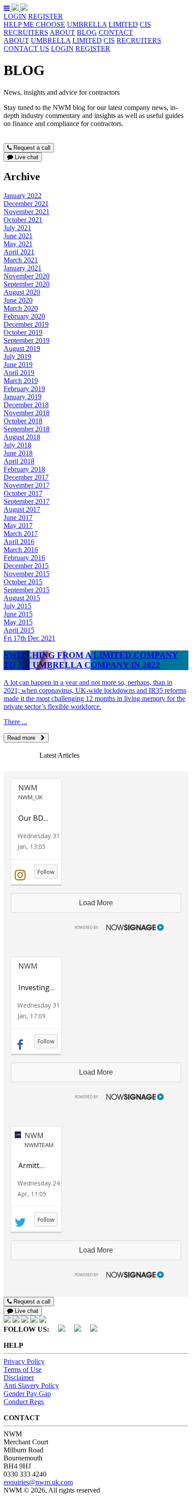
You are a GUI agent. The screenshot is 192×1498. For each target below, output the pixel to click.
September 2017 (27, 501)
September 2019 (27, 340)
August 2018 (22, 437)
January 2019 (23, 397)
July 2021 (17, 228)
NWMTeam (39, 1145)
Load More (96, 903)
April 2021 (19, 252)
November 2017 (27, 485)
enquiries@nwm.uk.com (38, 1482)
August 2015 (22, 598)
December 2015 (26, 566)
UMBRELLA (87, 24)
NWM (28, 788)
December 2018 (26, 405)
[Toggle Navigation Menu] (8, 8)
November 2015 (27, 574)
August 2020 (22, 292)
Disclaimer (19, 1377)
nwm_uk (30, 797)
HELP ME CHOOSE (34, 24)
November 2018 (27, 413)
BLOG (87, 32)
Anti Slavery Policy (31, 1385)
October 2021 (23, 220)
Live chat (25, 157)
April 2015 (19, 630)
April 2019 (19, 372)
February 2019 (24, 388)
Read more (24, 737)
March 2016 (21, 549)
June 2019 (18, 364)
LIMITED (123, 24)
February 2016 (24, 557)
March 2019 (21, 380)
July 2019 (17, 356)
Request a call (31, 147)
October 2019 (23, 332)
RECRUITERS (26, 32)
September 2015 (27, 590)
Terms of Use (23, 1369)
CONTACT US (26, 48)
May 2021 (18, 244)
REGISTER (45, 16)
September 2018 (27, 429)
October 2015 (23, 582)
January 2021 (23, 268)
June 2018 (18, 453)
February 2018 (24, 469)
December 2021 (26, 203)
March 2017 (21, 533)
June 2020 (18, 300)
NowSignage (115, 926)
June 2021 (18, 236)
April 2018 (19, 461)
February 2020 (24, 316)
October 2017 (23, 493)
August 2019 (22, 348)
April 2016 (19, 541)
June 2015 (18, 614)
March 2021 (21, 260)
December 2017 (26, 477)
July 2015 (17, 606)
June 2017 (18, 517)
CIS (145, 24)
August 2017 (22, 509)
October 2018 (23, 421)
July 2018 (17, 445)
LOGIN (15, 16)
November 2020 (27, 276)
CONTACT (116, 32)
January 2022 (23, 195)
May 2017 (18, 525)
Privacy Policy (24, 1361)
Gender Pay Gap (27, 1393)
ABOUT (62, 32)
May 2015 (18, 622)
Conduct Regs (24, 1401)
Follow (46, 872)
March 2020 (21, 308)
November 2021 (27, 211)
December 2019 (26, 324)
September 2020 (27, 284)
